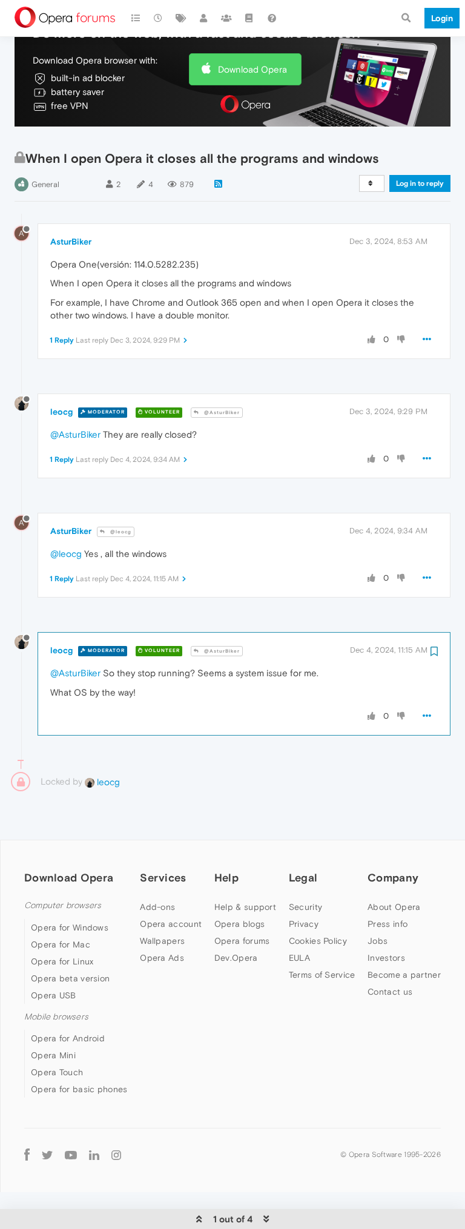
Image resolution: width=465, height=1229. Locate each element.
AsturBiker (70, 241)
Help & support (245, 907)
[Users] (204, 18)
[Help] (271, 18)
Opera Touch (57, 1072)
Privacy (303, 924)
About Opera (394, 907)
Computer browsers (62, 905)
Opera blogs (239, 924)
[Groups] (226, 18)
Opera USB (53, 995)
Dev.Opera (236, 958)
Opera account (171, 924)
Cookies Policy (318, 941)
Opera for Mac (60, 944)
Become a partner (404, 975)
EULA (299, 958)
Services (163, 877)
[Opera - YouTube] (71, 1154)
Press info (387, 924)
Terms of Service (322, 975)
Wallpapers (162, 941)
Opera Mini (53, 1055)
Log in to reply (420, 183)
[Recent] (158, 18)
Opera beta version (70, 978)
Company (393, 877)
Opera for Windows (69, 927)
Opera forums (242, 941)
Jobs (378, 941)
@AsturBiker (221, 412)
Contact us (390, 992)
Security (305, 907)
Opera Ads (162, 958)
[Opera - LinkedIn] (94, 1154)
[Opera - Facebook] (27, 1154)
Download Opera (252, 69)
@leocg (119, 532)
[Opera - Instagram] (116, 1154)
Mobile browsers (56, 1017)
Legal (303, 877)
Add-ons (157, 907)
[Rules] (249, 18)
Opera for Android (68, 1038)
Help (226, 877)
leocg (61, 412)
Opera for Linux (62, 961)
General (45, 184)
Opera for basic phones (79, 1089)
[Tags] (181, 18)
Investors (386, 958)
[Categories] (135, 18)
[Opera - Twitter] (47, 1154)
